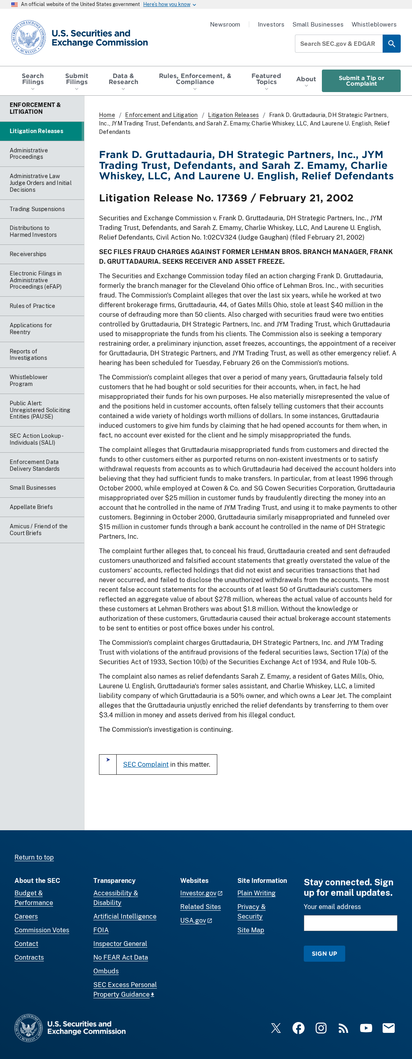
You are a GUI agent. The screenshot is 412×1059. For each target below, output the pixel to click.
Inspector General (120, 944)
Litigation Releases (233, 115)
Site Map (250, 930)
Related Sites (200, 907)
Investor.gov (198, 893)
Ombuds (106, 971)
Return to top (34, 857)
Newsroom (225, 24)
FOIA (101, 930)
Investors (271, 24)
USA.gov (193, 920)
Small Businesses (318, 24)
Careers (26, 916)
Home (107, 115)
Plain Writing (256, 893)
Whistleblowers (374, 24)
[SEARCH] (392, 44)
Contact (26, 944)
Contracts (29, 957)
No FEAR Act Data (120, 957)
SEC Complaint (146, 764)
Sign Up (324, 953)
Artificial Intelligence (125, 916)
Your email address (332, 907)
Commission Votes (41, 930)
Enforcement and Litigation (161, 115)
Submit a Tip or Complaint (361, 80)
